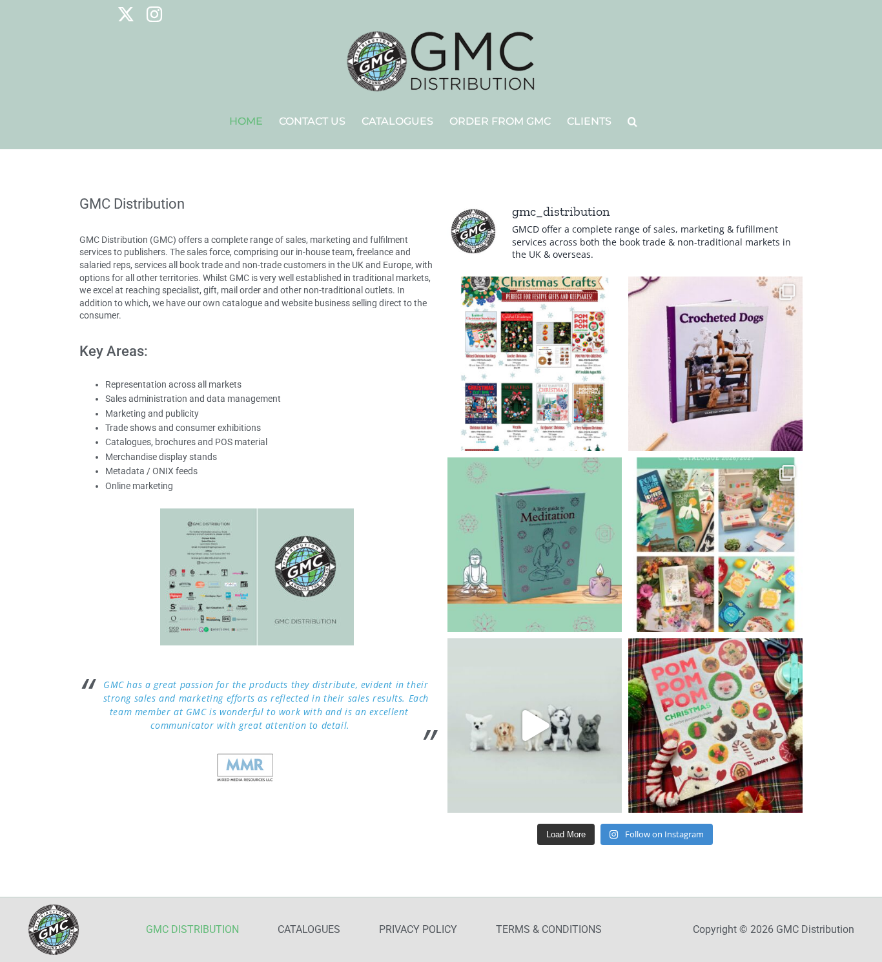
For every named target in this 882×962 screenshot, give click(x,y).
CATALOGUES (309, 929)
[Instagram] (154, 14)
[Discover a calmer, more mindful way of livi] (534, 544)
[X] (126, 14)
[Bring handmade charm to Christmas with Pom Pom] (715, 725)
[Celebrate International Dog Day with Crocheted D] (715, 364)
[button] (632, 121)
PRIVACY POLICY (418, 929)
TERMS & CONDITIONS (549, 929)
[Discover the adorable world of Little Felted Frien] (534, 725)
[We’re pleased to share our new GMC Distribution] (715, 544)
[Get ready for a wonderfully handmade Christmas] (534, 364)
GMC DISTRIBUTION (192, 929)
